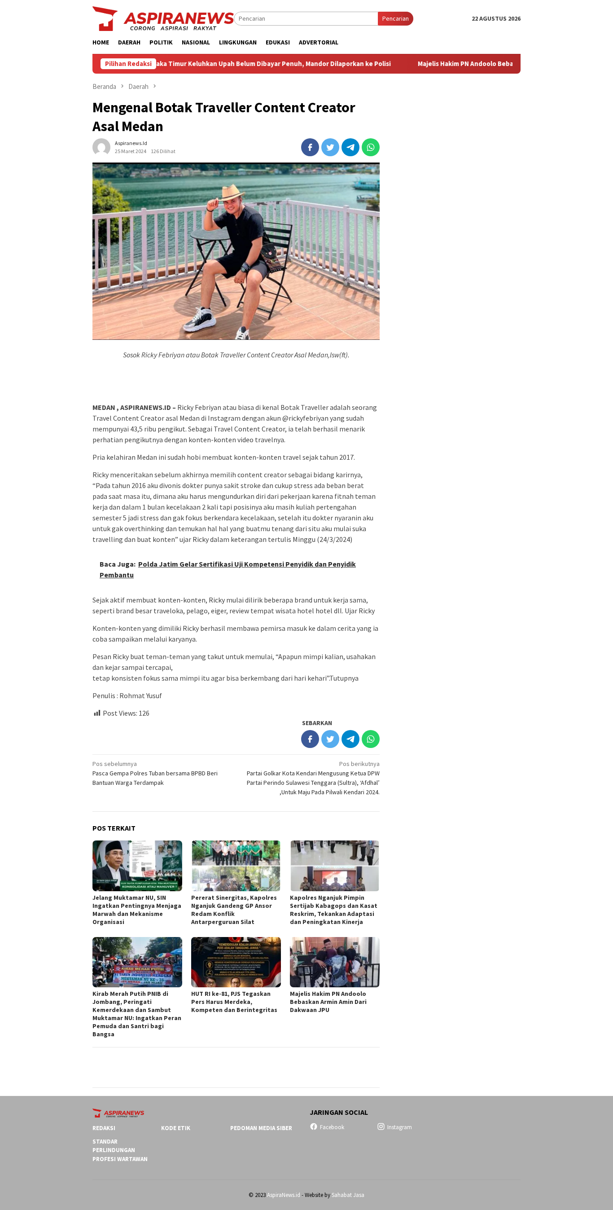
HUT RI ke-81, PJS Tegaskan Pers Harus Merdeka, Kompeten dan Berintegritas (234, 1002)
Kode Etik (175, 1128)
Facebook (332, 1127)
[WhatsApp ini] (371, 147)
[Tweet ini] (330, 147)
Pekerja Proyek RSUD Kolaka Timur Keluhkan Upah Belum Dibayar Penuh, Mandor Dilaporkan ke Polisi (195, 64)
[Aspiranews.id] (163, 18)
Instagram (399, 1127)
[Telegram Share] (350, 147)
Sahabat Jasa (348, 1195)
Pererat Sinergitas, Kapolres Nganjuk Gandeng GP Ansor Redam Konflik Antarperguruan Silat (234, 909)
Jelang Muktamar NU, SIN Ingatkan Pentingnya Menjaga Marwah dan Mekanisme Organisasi (136, 909)
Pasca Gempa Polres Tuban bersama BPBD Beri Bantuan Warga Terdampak (155, 773)
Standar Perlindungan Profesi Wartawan (120, 1150)
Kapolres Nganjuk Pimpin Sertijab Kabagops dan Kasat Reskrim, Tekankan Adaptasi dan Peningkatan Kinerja (333, 909)
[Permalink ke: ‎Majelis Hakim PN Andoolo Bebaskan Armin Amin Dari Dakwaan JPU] (335, 962)
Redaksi (103, 1128)
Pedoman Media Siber (261, 1128)
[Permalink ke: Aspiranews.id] (101, 146)
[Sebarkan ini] (310, 147)
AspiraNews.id (283, 1195)
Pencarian (395, 18)
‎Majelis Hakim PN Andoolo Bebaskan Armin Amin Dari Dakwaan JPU (479, 64)
